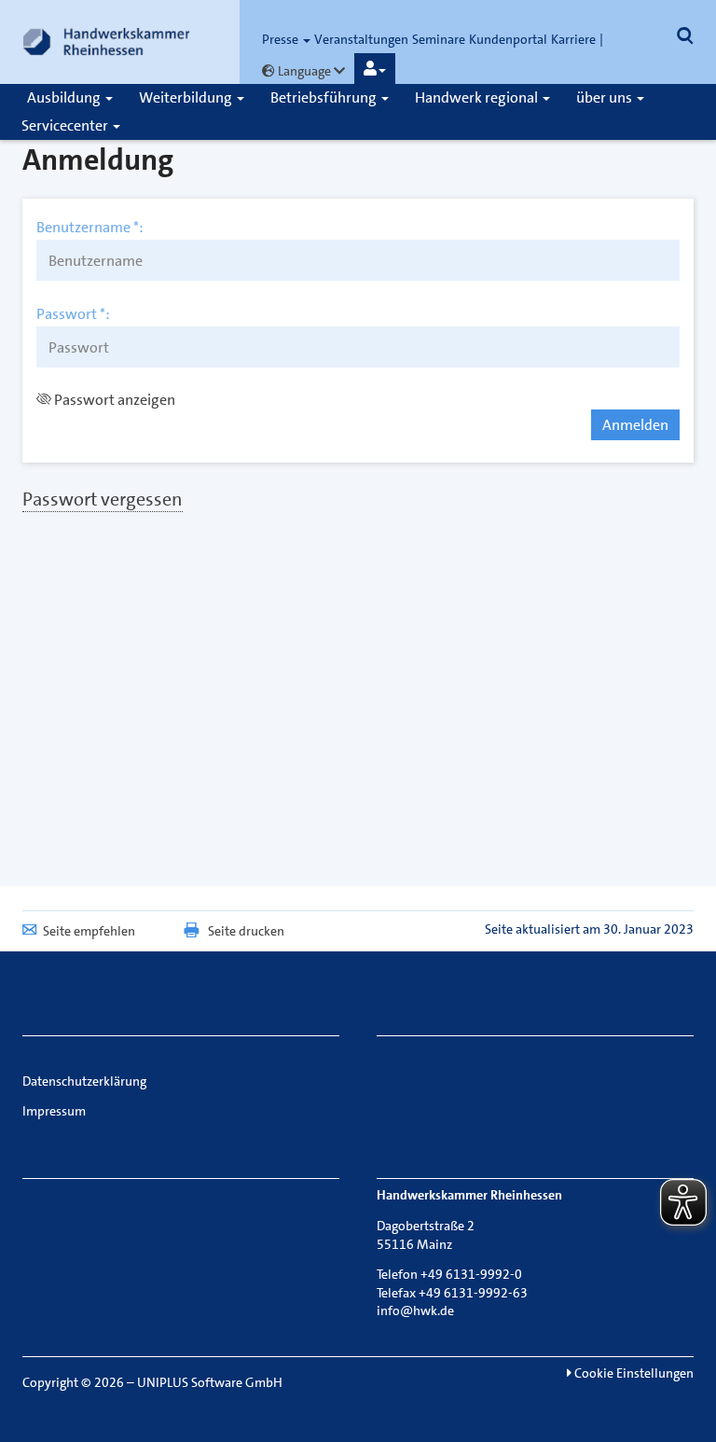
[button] (375, 69)
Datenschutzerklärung (84, 1081)
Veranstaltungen (361, 39)
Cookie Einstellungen (632, 1373)
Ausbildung (65, 97)
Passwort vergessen (102, 499)
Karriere (573, 39)
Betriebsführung (324, 97)
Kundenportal (508, 39)
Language (304, 70)
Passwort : (73, 314)
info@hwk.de (415, 1310)
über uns (605, 97)
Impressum (54, 1110)
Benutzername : (90, 227)
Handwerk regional (478, 97)
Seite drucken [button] (246, 930)
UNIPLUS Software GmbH (209, 1382)
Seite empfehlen (89, 930)
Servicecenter (66, 125)
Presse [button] (281, 39)
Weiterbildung (187, 97)
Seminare (438, 39)
